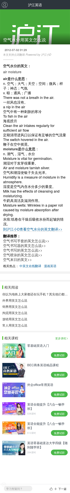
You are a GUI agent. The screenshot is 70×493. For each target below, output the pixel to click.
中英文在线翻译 (30, 266)
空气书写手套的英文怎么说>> (26, 240)
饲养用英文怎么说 (14, 306)
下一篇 (62, 489)
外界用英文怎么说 (14, 300)
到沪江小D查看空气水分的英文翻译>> (32, 229)
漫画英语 (50, 266)
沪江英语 (35, 4)
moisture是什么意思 (19, 148)
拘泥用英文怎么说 (14, 313)
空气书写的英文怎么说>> (22, 250)
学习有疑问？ (14, 488)
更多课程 (60, 338)
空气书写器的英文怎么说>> (24, 245)
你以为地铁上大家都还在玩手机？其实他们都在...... (35, 294)
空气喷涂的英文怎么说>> (22, 254)
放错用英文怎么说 (14, 319)
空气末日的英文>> (17, 259)
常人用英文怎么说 (14, 325)
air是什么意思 (14, 78)
